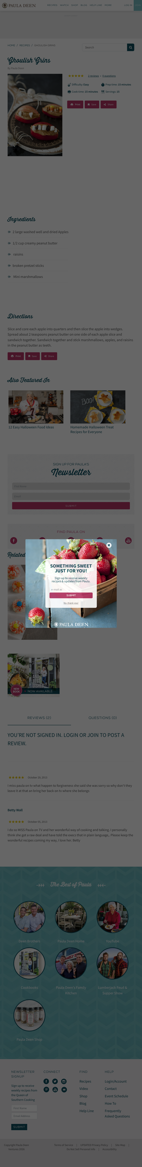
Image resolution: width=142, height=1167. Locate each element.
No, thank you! (71, 603)
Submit (71, 595)
